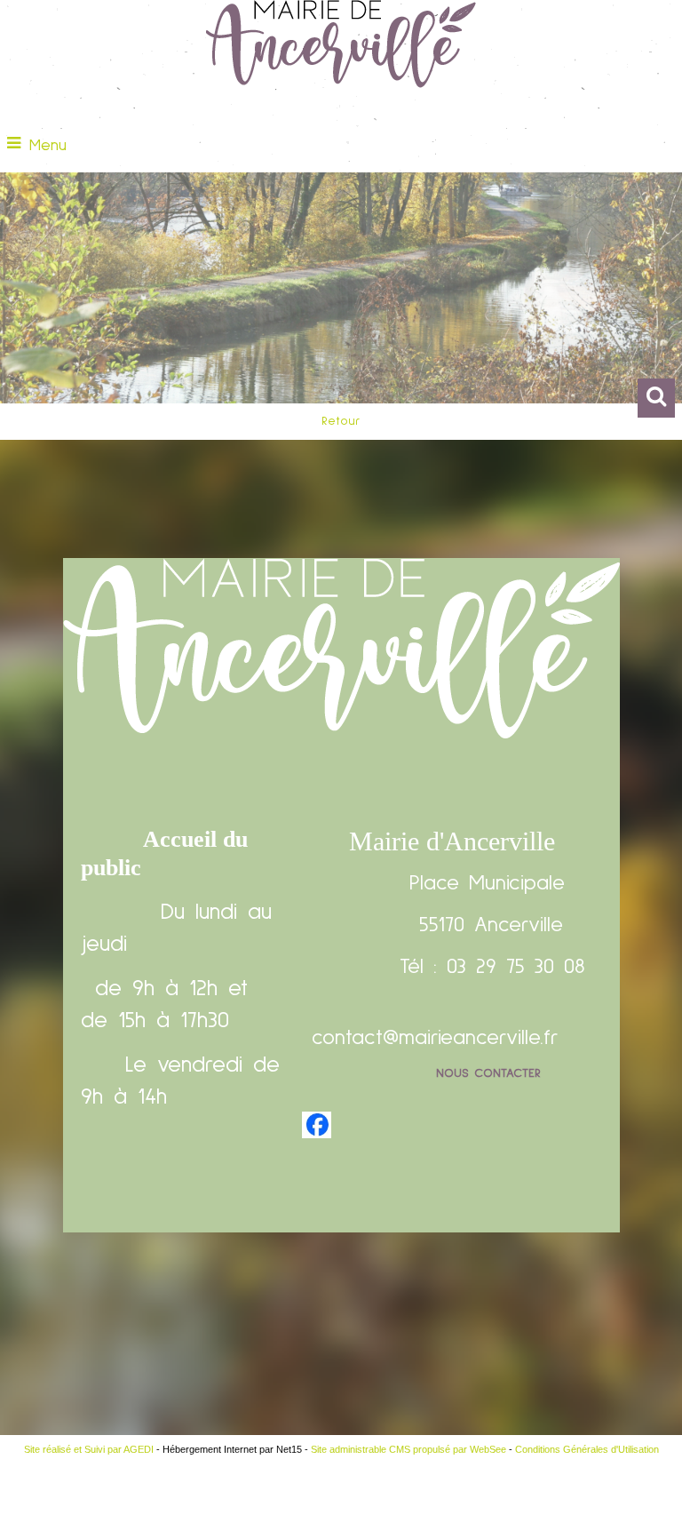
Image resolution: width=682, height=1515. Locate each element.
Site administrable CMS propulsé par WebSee (408, 1449)
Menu (48, 146)
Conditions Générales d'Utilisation (587, 1449)
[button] (656, 398)
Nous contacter (488, 1073)
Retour (341, 421)
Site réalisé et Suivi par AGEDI (89, 1449)
